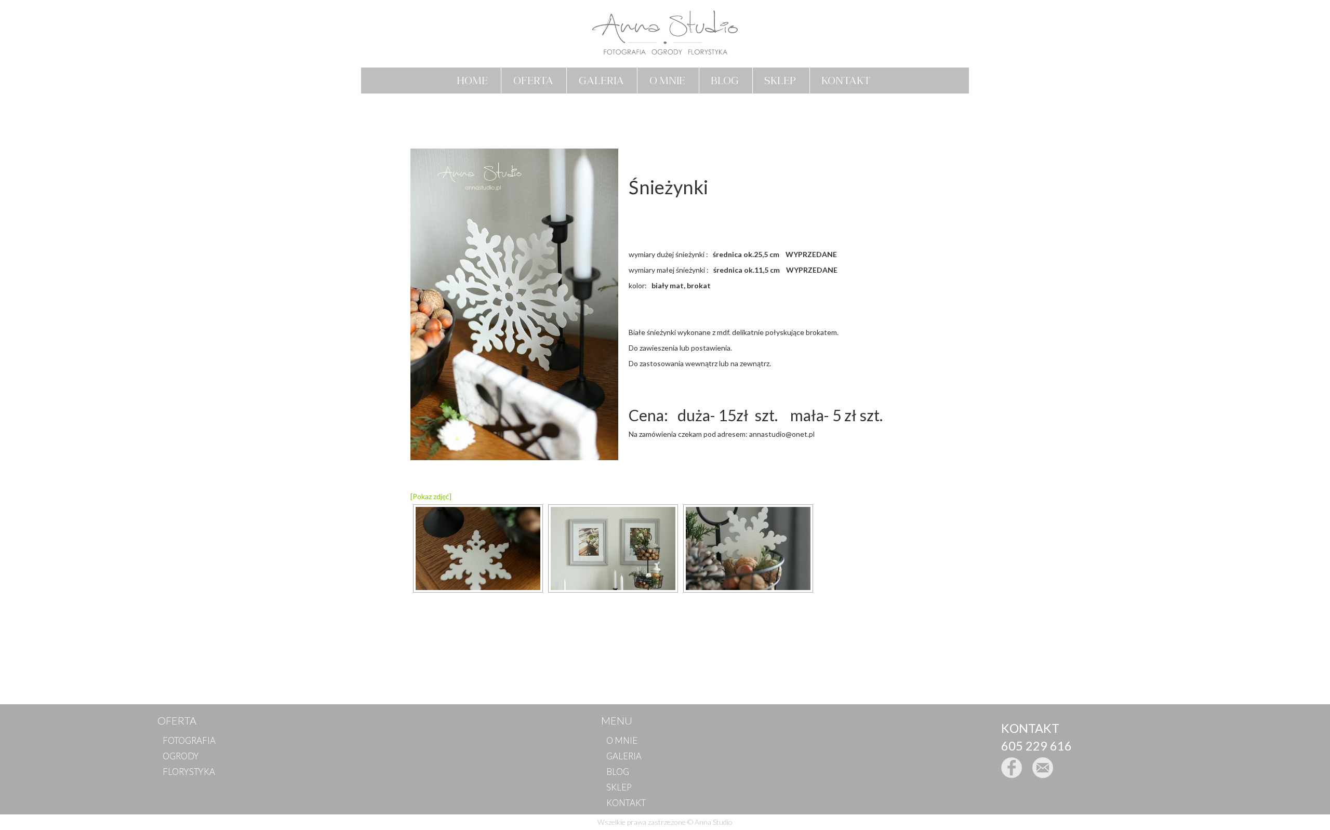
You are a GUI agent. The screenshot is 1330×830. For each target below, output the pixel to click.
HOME (472, 80)
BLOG (725, 80)
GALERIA (601, 80)
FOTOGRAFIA (189, 740)
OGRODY (181, 756)
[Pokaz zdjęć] (430, 496)
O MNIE (667, 80)
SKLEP (780, 80)
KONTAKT (845, 80)
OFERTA (533, 80)
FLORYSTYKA (189, 771)
